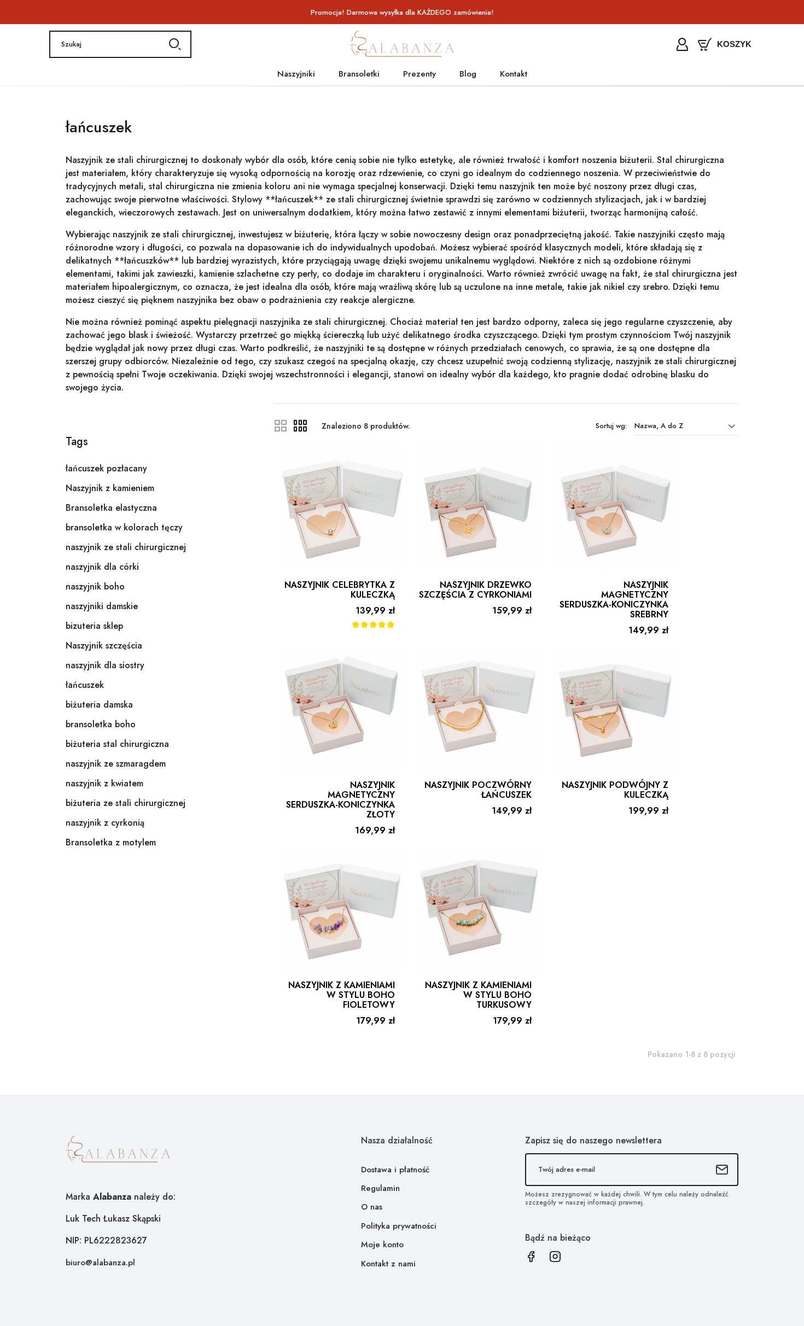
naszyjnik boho (95, 586)
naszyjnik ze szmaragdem (116, 763)
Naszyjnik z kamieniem (110, 488)
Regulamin (380, 1188)
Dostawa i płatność (395, 1170)
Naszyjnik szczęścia (104, 645)
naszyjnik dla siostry (105, 665)
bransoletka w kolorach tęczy (124, 527)
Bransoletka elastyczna (111, 507)
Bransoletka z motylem (111, 842)
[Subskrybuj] (722, 1169)
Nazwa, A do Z (658, 425)
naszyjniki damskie (102, 606)
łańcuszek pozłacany (106, 468)
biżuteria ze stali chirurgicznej (125, 803)
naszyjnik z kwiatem (104, 783)
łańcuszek (85, 685)
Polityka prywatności (398, 1226)
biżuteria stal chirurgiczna (117, 744)
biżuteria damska (99, 704)
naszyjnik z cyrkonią (105, 822)
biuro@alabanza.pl (100, 1263)
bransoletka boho (101, 724)
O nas (371, 1207)
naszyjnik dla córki (102, 566)
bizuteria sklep (94, 626)
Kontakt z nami (388, 1264)
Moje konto (382, 1245)
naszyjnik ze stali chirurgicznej (126, 547)
